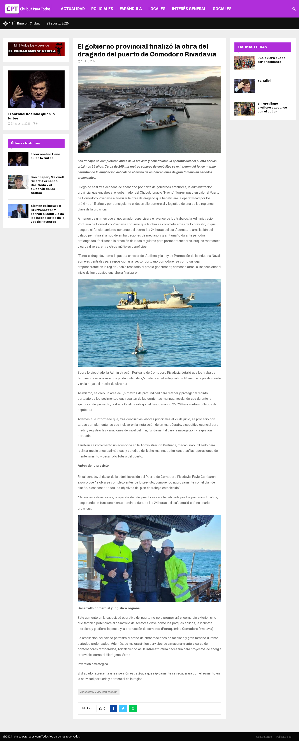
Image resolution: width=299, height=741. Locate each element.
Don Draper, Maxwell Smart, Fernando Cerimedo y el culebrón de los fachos (47, 185)
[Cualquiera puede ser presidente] (244, 63)
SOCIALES (222, 8)
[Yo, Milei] (244, 86)
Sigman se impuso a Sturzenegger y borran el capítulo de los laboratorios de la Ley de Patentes (47, 214)
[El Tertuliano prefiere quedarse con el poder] (244, 109)
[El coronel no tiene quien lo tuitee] (36, 89)
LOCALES (156, 8)
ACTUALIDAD (73, 8)
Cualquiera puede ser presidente (271, 60)
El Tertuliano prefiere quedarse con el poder (272, 107)
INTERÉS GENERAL (189, 8)
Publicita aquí (284, 736)
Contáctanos (264, 736)
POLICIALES (102, 8)
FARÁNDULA (131, 8)
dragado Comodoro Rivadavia (98, 692)
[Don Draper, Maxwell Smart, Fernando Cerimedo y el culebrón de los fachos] (18, 182)
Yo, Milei (264, 80)
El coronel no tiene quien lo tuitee (45, 156)
